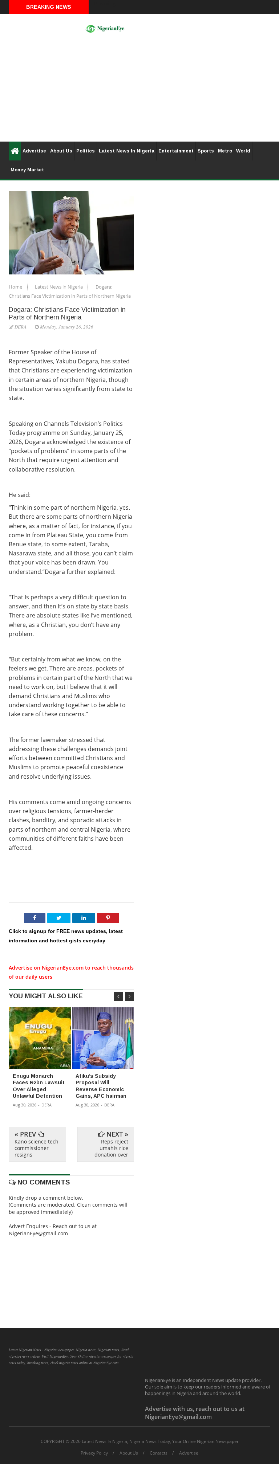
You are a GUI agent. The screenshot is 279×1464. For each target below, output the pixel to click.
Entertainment (176, 151)
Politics (85, 151)
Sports (206, 151)
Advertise (34, 151)
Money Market (27, 169)
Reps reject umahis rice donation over (111, 1148)
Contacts (158, 1453)
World (243, 151)
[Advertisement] (139, 91)
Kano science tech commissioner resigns (36, 1148)
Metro (225, 151)
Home (16, 287)
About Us (61, 151)
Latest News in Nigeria (59, 287)
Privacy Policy (94, 1453)
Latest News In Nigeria (126, 151)
